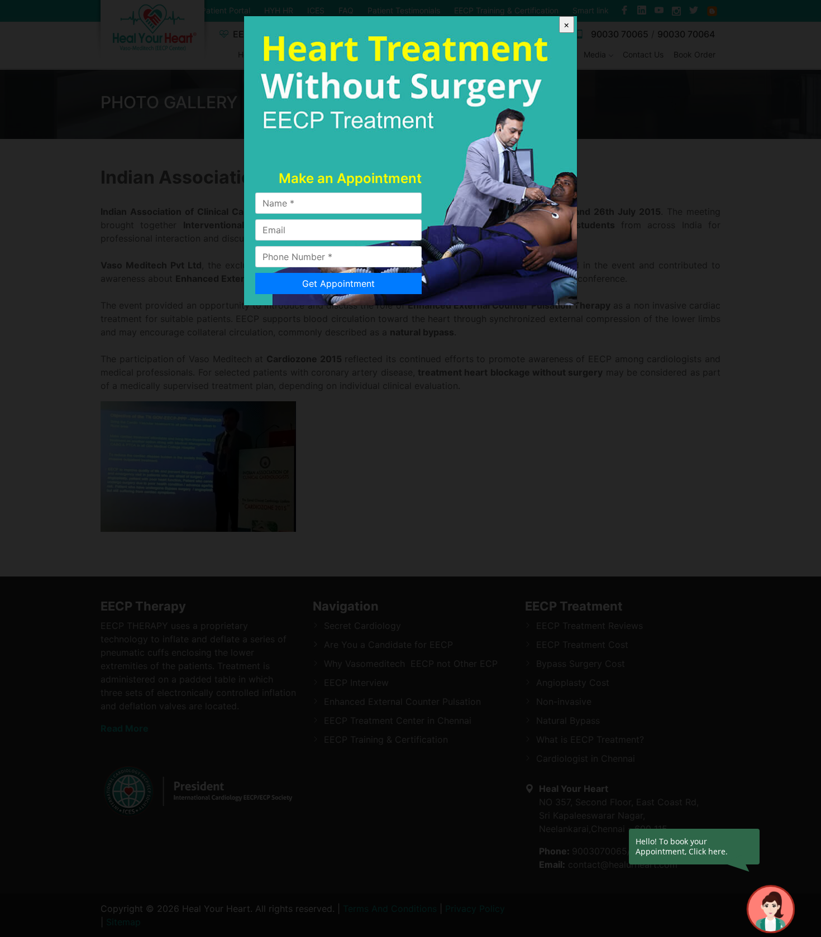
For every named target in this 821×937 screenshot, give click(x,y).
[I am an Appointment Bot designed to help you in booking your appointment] (770, 909)
